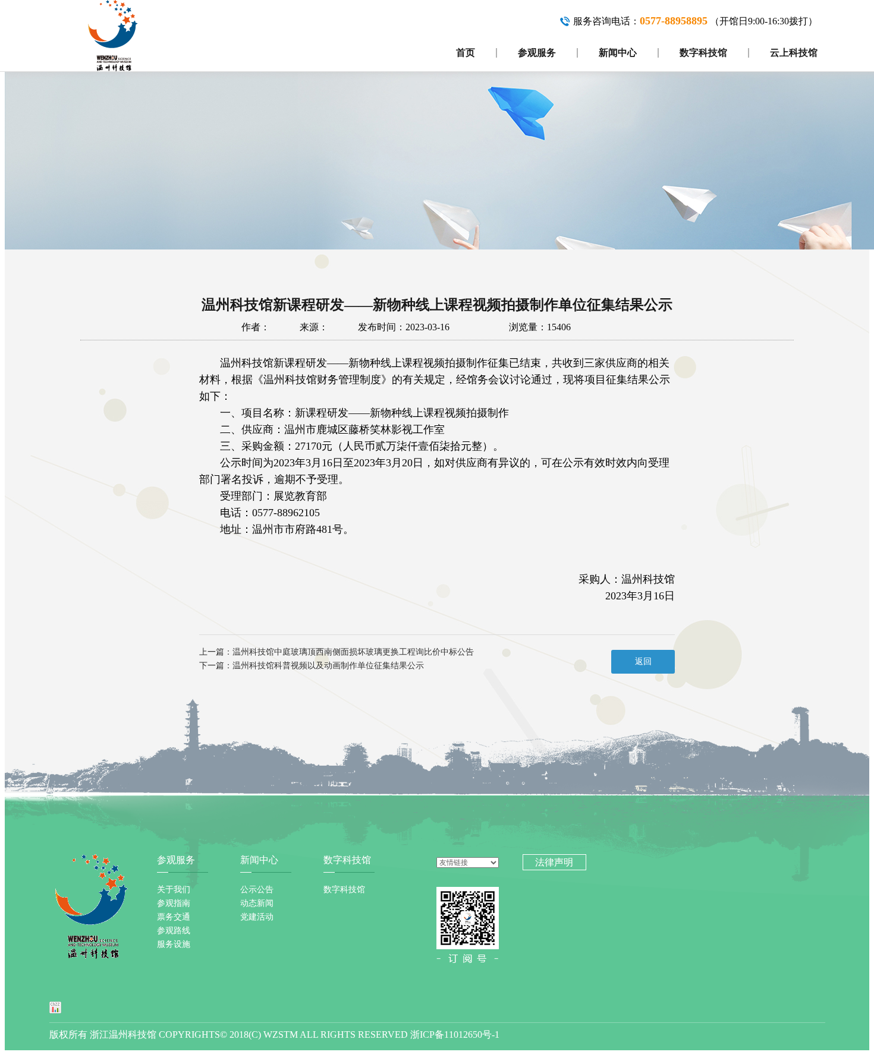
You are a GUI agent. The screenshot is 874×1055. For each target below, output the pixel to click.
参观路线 (173, 930)
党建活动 (256, 916)
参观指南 (173, 903)
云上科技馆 (794, 53)
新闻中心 (618, 53)
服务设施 (173, 944)
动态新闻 (256, 903)
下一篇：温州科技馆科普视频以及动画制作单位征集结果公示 (311, 665)
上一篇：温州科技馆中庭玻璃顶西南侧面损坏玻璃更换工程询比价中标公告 (336, 651)
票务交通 (173, 916)
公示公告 (256, 889)
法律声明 (554, 862)
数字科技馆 (703, 53)
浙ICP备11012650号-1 (454, 1034)
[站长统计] (55, 1007)
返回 (643, 661)
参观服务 (537, 53)
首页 (465, 53)
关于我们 (173, 889)
